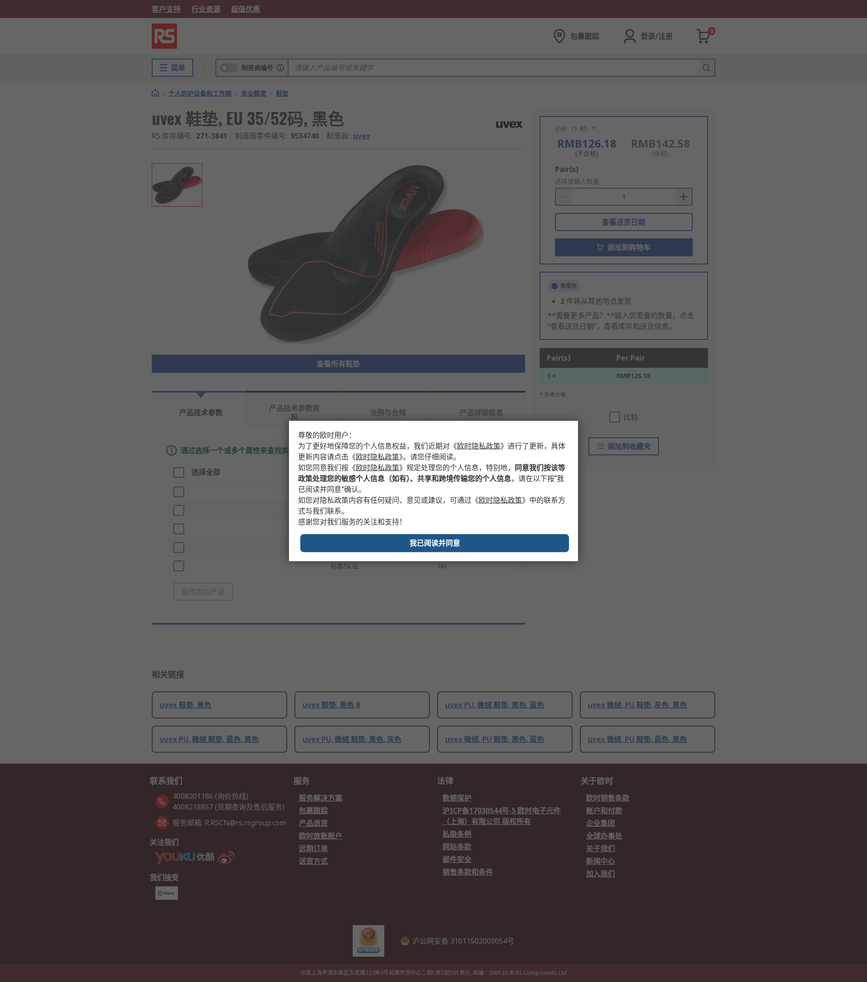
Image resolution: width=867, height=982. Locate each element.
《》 (479, 446)
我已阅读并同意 (435, 543)
